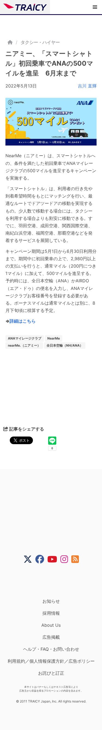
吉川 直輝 (87, 86)
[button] (95, 7)
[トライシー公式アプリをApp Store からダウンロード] (54, 580)
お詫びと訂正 (51, 673)
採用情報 (51, 613)
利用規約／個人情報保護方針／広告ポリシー (51, 661)
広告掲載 (51, 637)
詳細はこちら (23, 321)
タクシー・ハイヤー (40, 42)
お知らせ (51, 601)
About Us (51, 625)
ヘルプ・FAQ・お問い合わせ (51, 649)
